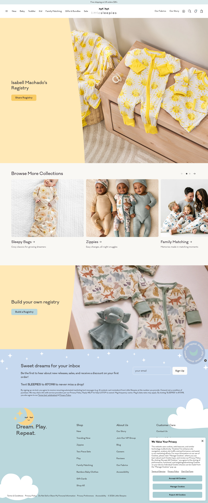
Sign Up (179, 370)
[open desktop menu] (6, 11)
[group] (47, 214)
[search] (190, 11)
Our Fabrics (160, 11)
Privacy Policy (65, 395)
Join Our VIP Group (126, 438)
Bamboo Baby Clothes (87, 472)
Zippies (80, 445)
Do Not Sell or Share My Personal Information (56, 496)
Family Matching (85, 465)
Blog (118, 445)
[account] (183, 11)
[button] (186, 173)
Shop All (81, 485)
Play (79, 458)
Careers (120, 451)
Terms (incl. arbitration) (47, 395)
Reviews (120, 458)
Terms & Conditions (15, 496)
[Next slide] (194, 173)
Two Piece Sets (84, 451)
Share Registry (23, 97)
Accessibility (122, 472)
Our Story (174, 11)
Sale (86, 11)
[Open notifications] (195, 11)
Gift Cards (82, 478)
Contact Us (162, 431)
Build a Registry (24, 311)
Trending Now (83, 438)
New (79, 431)
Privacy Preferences (85, 496)
